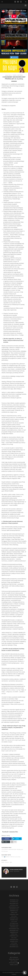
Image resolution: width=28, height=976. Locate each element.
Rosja (7, 862)
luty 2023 (14, 943)
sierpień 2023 (14, 932)
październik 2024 (14, 907)
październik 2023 (14, 928)
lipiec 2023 (14, 934)
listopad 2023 (14, 926)
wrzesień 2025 (14, 900)
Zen (11, 862)
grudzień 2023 (14, 925)
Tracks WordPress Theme (10, 972)
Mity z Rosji (5, 7)
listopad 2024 (14, 905)
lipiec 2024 (14, 912)
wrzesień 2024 (14, 908)
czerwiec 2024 (14, 914)
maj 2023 (14, 937)
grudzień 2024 (14, 903)
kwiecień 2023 (14, 939)
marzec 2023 (14, 941)
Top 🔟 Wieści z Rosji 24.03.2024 (11, 856)
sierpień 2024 (14, 910)
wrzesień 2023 (14, 930)
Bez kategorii (14, 957)
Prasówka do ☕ (14, 962)
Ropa (3, 862)
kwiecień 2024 (14, 918)
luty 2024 (14, 921)
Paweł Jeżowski (18, 75)
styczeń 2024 (14, 923)
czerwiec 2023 (14, 935)
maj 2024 (14, 916)
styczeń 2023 (14, 944)
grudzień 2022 (14, 946)
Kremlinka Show (14, 959)
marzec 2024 (14, 919)
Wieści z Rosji (6, 5)
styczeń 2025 (14, 901)
